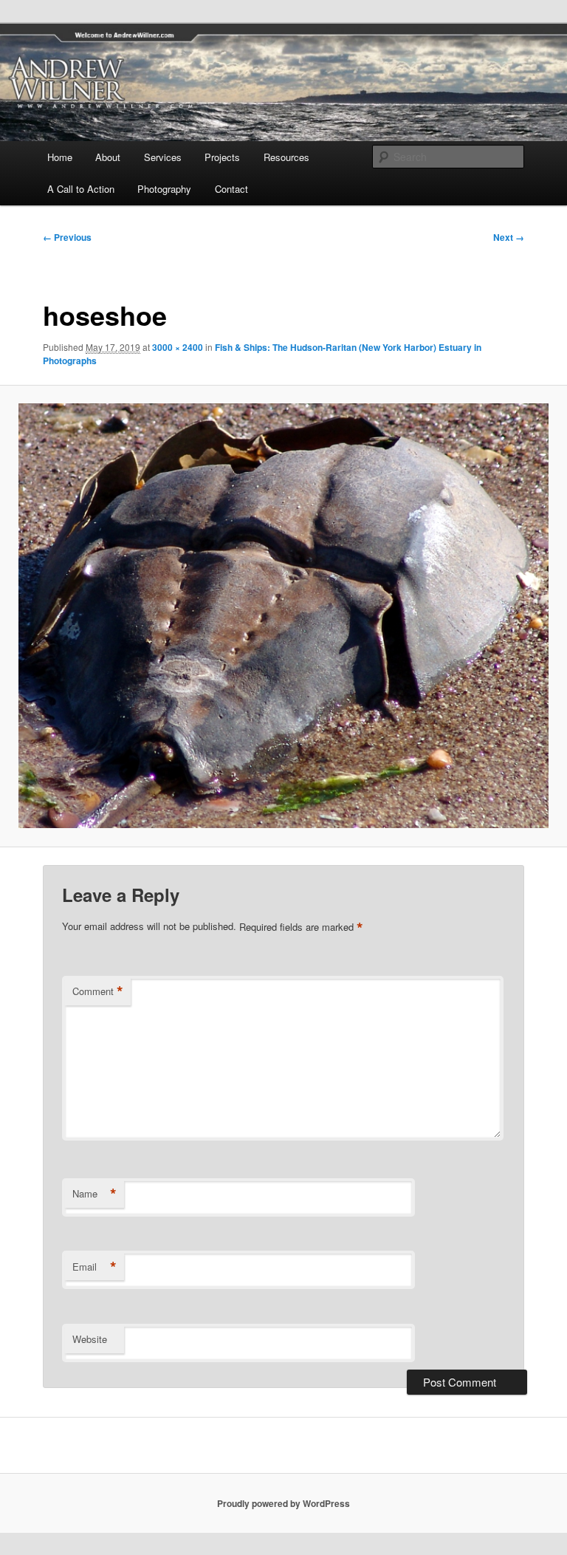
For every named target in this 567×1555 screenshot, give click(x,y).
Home (59, 157)
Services (163, 157)
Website (89, 1339)
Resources (286, 157)
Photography (164, 189)
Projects (222, 157)
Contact (231, 189)
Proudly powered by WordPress (283, 1503)
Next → (508, 237)
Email (94, 1267)
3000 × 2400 (177, 347)
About (107, 157)
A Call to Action (80, 189)
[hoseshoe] (283, 615)
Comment (97, 991)
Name (94, 1194)
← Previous (67, 237)
